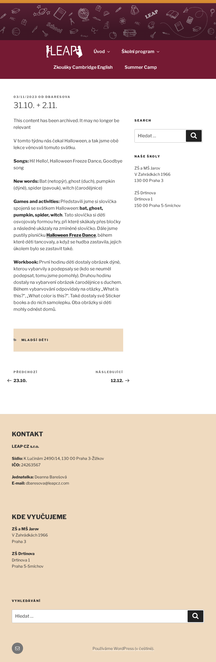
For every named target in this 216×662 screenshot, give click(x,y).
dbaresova (58, 97)
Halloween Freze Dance (71, 235)
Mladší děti (35, 340)
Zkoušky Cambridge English (82, 67)
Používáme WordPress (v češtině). (123, 648)
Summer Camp (141, 67)
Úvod (99, 51)
